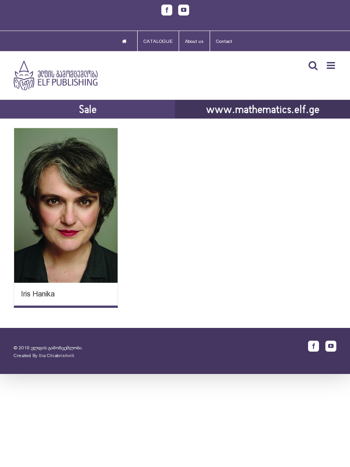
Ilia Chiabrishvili (56, 355)
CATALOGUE (158, 41)
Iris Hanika (38, 294)
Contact (224, 41)
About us (194, 41)
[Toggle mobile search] (313, 65)
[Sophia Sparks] (66, 205)
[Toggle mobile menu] (331, 65)
